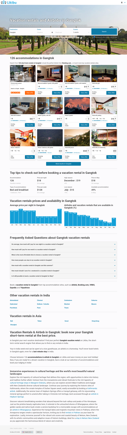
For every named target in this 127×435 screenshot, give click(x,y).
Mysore (93, 304)
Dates (39, 29)
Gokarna (94, 300)
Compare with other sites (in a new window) (106, 37)
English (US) (28, 432)
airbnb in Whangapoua (21, 410)
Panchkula (13, 308)
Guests (75, 29)
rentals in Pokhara (73, 412)
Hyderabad (13, 304)
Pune (39, 308)
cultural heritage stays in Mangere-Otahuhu (28, 383)
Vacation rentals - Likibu (9, 2)
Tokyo (39, 321)
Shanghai (13, 325)
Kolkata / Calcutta (43, 304)
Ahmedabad (14, 300)
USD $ (38, 432)
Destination (13, 29)
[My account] (123, 2)
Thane (66, 308)
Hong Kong (95, 321)
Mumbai (67, 304)
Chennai (40, 300)
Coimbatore (68, 300)
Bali (11, 321)
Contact (114, 432)
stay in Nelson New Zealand (87, 418)
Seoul (66, 321)
